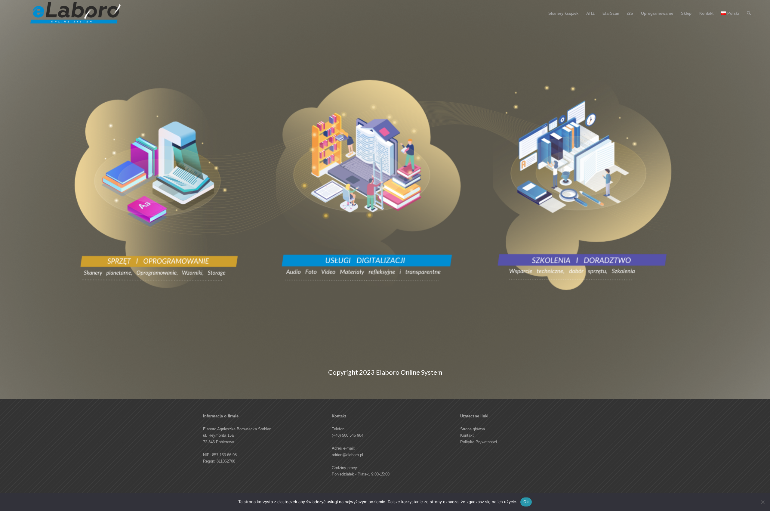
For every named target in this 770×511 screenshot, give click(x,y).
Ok (526, 501)
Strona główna (472, 429)
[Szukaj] (749, 13)
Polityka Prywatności (478, 442)
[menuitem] (563, 13)
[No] (762, 502)
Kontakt (467, 435)
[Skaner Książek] (75, 15)
